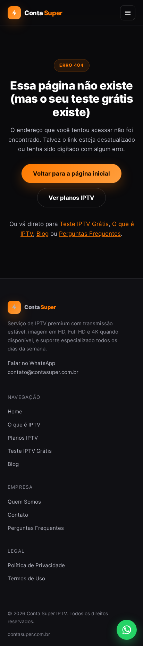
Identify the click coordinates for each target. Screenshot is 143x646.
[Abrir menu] (127, 12)
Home (15, 411)
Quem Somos (24, 501)
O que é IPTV (24, 424)
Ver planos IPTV (71, 197)
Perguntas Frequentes (90, 233)
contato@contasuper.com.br (43, 372)
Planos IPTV (23, 437)
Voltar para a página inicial (71, 173)
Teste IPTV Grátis (84, 224)
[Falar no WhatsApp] (127, 630)
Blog (42, 233)
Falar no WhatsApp (31, 363)
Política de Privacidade (36, 565)
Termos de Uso (26, 578)
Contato (18, 515)
